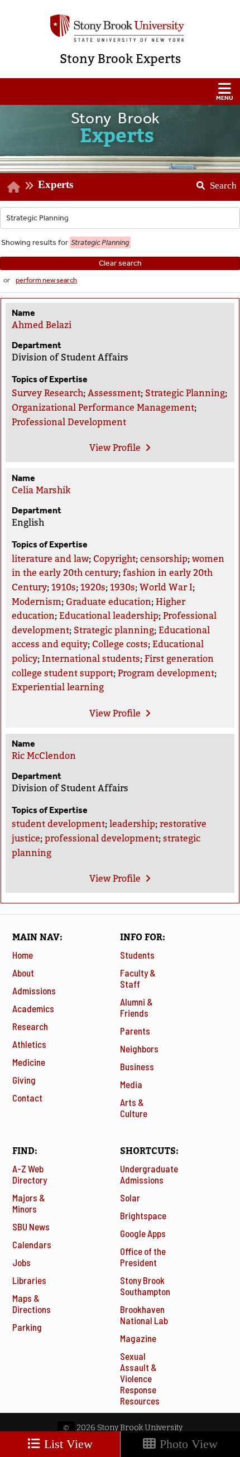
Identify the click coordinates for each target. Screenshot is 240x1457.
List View (67, 1444)
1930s (122, 587)
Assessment (114, 393)
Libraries (29, 1280)
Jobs (21, 1262)
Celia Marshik (41, 490)
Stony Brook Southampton (145, 1286)
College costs (120, 644)
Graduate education (108, 602)
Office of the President (143, 1257)
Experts (55, 184)
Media (131, 1084)
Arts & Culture (133, 1108)
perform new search (46, 280)
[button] (120, 91)
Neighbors (139, 1048)
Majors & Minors (28, 1203)
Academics (33, 1008)
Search (212, 182)
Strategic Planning (185, 393)
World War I (166, 587)
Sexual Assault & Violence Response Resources (140, 1378)
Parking (27, 1327)
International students (91, 659)
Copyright (114, 559)
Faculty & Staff (138, 978)
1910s (63, 587)
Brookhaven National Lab (144, 1315)
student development (58, 824)
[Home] (13, 187)
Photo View (187, 1444)
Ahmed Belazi (41, 325)
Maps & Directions (31, 1303)
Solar (130, 1197)
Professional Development (69, 422)
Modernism (36, 602)
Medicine (28, 1061)
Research (30, 1026)
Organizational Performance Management (103, 407)
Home (22, 954)
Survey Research (47, 393)
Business (137, 1066)
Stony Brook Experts (120, 59)
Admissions (34, 990)
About (23, 972)
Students (137, 954)
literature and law (50, 559)
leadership (132, 824)
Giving (24, 1079)
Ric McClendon (44, 756)
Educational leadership (109, 616)
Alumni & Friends (136, 1007)
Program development (166, 673)
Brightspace (143, 1215)
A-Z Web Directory (29, 1174)
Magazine (138, 1338)
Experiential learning (58, 687)
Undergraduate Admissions (149, 1174)
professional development (102, 838)
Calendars (31, 1244)
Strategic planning (114, 630)
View (115, 448)
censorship (164, 559)
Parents (135, 1030)
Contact (27, 1097)
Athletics (29, 1044)
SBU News (31, 1226)
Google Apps (143, 1233)
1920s (92, 587)
